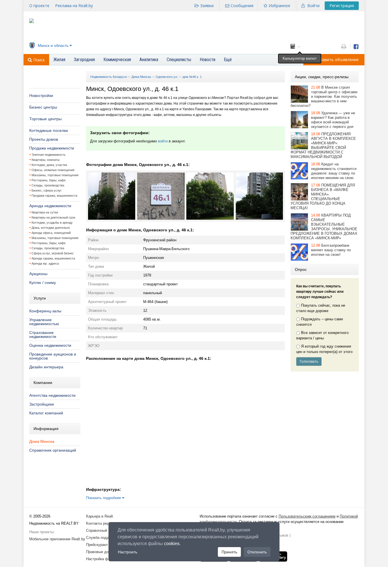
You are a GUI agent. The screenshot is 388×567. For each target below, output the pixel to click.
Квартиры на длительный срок (53, 217)
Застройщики (41, 404)
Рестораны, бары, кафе (49, 180)
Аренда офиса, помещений (51, 232)
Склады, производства (48, 185)
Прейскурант (97, 545)
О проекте (39, 5)
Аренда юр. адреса (45, 263)
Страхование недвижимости (42, 334)
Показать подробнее (104, 498)
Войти (313, 5)
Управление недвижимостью (44, 322)
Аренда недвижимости (50, 205)
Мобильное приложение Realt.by (57, 539)
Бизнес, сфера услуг (47, 190)
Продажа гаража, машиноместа (54, 195)
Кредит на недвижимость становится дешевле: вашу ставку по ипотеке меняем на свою (333, 171)
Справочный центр (102, 530)
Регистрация (341, 5)
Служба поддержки (102, 537)
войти (163, 141)
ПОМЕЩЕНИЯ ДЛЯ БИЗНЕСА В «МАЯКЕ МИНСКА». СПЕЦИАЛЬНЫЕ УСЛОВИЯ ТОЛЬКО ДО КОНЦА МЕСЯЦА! (323, 196)
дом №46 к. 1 (192, 76)
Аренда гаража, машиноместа (53, 258)
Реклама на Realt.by (74, 5)
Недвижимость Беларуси (108, 76)
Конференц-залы (45, 311)
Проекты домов (43, 139)
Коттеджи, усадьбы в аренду (52, 222)
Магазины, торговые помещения (55, 175)
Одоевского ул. (167, 76)
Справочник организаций (52, 450)
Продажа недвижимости (51, 148)
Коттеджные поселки (48, 130)
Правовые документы (104, 552)
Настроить (127, 552)
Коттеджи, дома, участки (49, 165)
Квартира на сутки (45, 212)
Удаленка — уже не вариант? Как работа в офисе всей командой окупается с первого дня (333, 120)
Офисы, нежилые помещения (53, 170)
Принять (229, 552)
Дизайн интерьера (46, 367)
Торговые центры (45, 119)
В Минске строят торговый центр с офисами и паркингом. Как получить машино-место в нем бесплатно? (324, 96)
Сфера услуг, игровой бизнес (53, 253)
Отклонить (257, 552)
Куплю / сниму (42, 282)
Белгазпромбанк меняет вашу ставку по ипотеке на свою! (331, 250)
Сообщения (242, 5)
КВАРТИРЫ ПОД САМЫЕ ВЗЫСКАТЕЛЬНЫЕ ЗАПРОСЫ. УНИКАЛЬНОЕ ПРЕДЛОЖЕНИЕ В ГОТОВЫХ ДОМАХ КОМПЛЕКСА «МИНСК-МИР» (324, 226)
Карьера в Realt (99, 516)
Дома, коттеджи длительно (51, 227)
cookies (172, 543)
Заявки (207, 5)
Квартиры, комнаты (46, 159)
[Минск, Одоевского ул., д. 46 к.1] (111, 218)
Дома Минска (41, 441)
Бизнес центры (43, 107)
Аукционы (38, 273)
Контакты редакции (102, 523)
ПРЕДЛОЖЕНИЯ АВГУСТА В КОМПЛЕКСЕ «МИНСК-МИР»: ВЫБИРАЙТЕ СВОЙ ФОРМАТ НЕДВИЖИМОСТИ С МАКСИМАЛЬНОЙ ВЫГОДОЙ (323, 145)
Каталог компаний (46, 413)
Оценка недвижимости (50, 345)
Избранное (279, 5)
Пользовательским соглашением (307, 516)
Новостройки (41, 95)
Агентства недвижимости (52, 395)
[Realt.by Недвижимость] (31, 22)
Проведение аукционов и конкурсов (52, 356)
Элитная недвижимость (49, 154)
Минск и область (53, 45)
